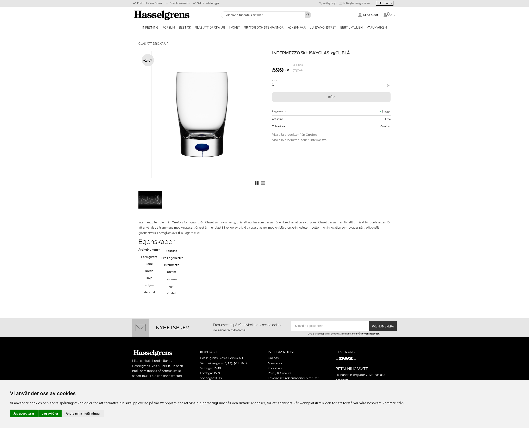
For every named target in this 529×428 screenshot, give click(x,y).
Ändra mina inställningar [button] (83, 413)
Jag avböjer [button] (50, 413)
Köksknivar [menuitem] (297, 27)
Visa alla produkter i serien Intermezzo (299, 140)
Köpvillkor (275, 368)
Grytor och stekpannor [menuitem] (264, 27)
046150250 (330, 3)
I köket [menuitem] (234, 27)
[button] (256, 183)
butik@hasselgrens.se (356, 3)
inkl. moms (385, 3)
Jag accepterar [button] (23, 413)
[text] (280, 69)
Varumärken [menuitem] (377, 27)
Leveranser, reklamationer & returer (293, 378)
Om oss (273, 358)
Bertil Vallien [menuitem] (351, 27)
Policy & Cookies (279, 373)
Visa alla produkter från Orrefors (294, 135)
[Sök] (308, 15)
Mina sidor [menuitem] (370, 15)
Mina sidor (275, 363)
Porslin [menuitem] (168, 27)
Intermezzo (171, 265)
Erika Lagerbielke (171, 258)
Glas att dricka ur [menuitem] (210, 27)
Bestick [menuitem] (185, 27)
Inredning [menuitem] (150, 27)
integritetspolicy (370, 333)
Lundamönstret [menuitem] (323, 27)
